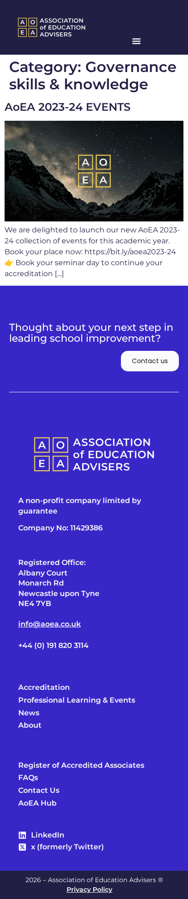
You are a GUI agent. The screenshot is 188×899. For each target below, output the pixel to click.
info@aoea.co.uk (49, 624)
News (28, 713)
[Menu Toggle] (136, 41)
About (30, 725)
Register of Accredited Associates (81, 765)
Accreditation (44, 687)
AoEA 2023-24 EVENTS (68, 106)
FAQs (28, 778)
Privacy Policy (89, 889)
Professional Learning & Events (76, 700)
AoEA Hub (37, 803)
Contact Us (38, 790)
